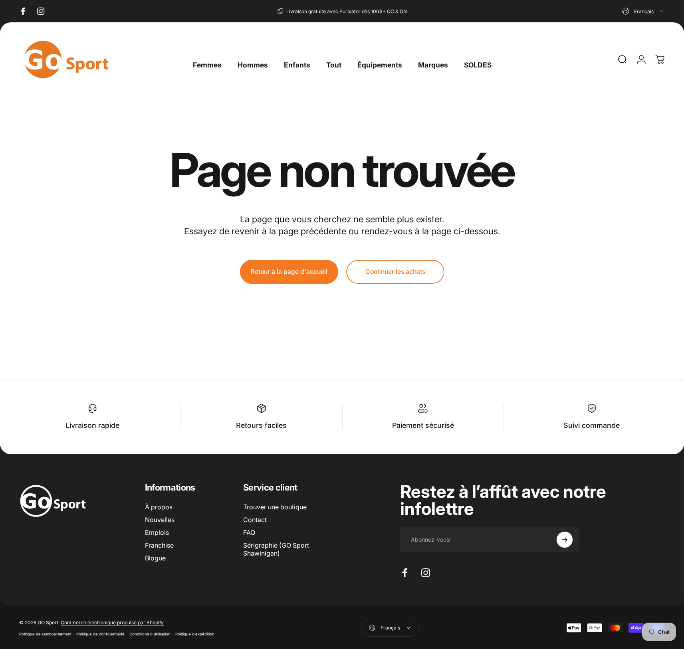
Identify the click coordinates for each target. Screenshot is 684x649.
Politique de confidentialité (100, 634)
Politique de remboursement (45, 634)
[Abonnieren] (565, 540)
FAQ (249, 532)
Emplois (157, 532)
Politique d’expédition (194, 634)
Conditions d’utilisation (150, 634)
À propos (158, 507)
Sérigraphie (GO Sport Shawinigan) (276, 549)
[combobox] (643, 11)
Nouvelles (159, 520)
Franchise (159, 545)
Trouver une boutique (275, 507)
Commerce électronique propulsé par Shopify (112, 622)
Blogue (155, 558)
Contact (255, 520)
